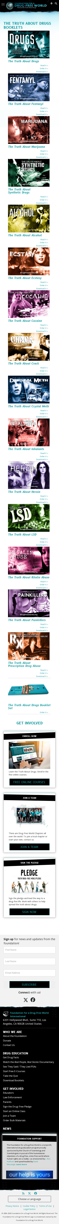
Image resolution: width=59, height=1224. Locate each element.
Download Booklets (13, 1080)
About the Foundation (15, 1036)
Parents (7, 1102)
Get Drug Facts (11, 1057)
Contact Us (9, 1045)
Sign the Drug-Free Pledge (17, 1106)
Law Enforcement (12, 1097)
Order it (43, 68)
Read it (44, 65)
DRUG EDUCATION (15, 1053)
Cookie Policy (29, 1206)
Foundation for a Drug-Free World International (29, 1014)
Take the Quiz (10, 1075)
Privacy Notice (12, 1206)
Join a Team (9, 1115)
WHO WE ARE (12, 1032)
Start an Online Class (14, 1111)
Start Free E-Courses (14, 1071)
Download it (41, 72)
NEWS (7, 1128)
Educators (8, 1092)
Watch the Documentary (28, 1062)
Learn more (21, 1164)
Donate (7, 1040)
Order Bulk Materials (14, 1120)
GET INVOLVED (29, 723)
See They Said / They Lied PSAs (19, 1066)
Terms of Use (45, 1206)
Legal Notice (29, 1209)
